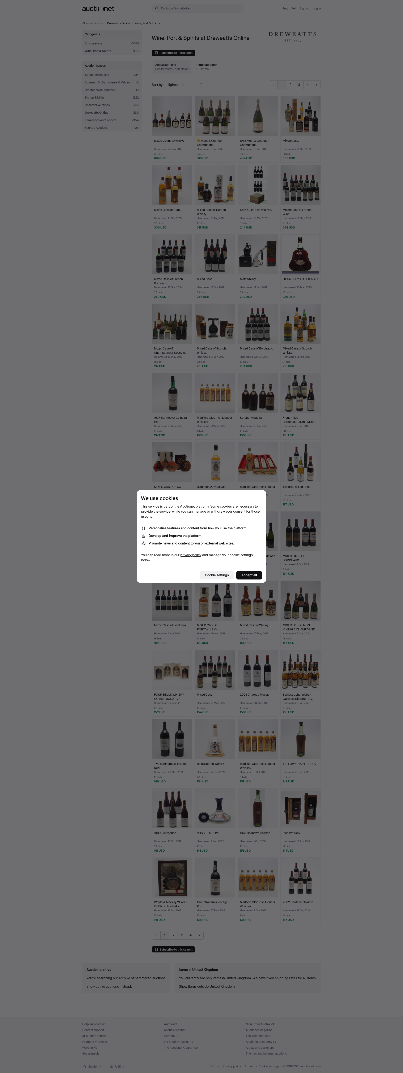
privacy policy (190, 555)
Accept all (249, 575)
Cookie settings (217, 575)
